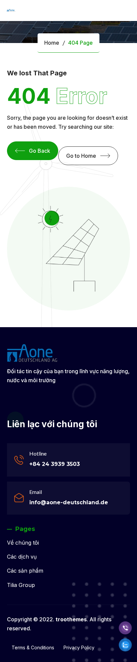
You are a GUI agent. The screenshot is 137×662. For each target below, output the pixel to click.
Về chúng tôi (23, 542)
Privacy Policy (79, 647)
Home (51, 42)
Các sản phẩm (25, 570)
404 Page (80, 42)
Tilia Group (21, 585)
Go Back (39, 150)
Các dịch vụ (22, 556)
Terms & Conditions (33, 647)
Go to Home (81, 155)
